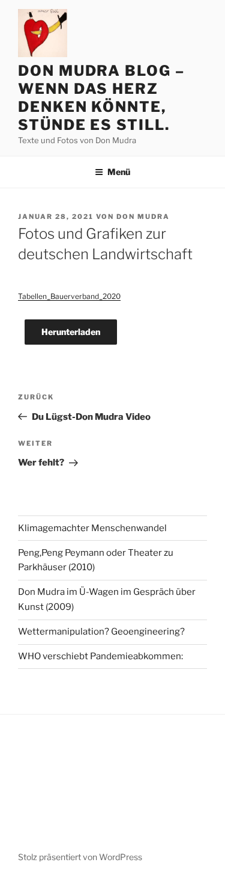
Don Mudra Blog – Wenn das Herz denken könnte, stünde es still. (101, 98)
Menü (118, 172)
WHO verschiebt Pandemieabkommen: (100, 656)
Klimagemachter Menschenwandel (92, 528)
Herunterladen (70, 332)
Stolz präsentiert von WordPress (80, 857)
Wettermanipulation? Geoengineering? (101, 631)
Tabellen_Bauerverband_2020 (69, 296)
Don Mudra (143, 216)
